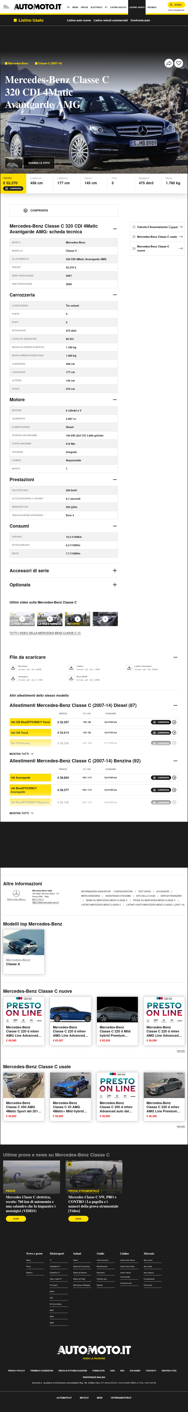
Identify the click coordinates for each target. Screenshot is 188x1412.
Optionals (20, 584)
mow (99, 1397)
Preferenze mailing (94, 1377)
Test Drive (144, 891)
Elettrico (29, 1272)
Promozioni (148, 1285)
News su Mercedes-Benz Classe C (107, 900)
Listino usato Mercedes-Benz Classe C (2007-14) (155, 904)
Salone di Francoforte (81, 1266)
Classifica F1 (55, 1272)
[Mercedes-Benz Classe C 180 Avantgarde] (174, 777)
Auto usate (148, 1266)
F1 (51, 1260)
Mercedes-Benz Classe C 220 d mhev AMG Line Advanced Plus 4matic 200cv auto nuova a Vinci (22, 1035)
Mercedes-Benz (18, 63)
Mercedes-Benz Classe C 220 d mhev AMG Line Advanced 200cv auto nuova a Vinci (163, 1035)
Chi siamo (135, 1370)
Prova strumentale (83, 1191)
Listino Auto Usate (127, 1266)
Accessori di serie (29, 570)
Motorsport (57, 1253)
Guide (100, 1253)
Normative (101, 1272)
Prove (10, 1191)
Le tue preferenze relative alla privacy (57, 1410)
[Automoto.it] (37, 6)
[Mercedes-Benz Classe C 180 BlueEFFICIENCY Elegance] (174, 802)
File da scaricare (28, 657)
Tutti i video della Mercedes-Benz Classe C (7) (45, 633)
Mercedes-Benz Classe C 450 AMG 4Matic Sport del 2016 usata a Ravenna (23, 1109)
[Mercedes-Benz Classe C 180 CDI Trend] (174, 732)
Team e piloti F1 (56, 1279)
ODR (112, 1370)
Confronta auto (140, 20)
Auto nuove (148, 1260)
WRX (52, 1323)
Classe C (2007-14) (50, 63)
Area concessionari (176, 10)
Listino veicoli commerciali (111, 20)
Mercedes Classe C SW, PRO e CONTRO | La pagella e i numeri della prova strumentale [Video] (93, 1203)
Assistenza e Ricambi (118, 895)
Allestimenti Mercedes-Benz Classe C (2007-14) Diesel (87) (73, 705)
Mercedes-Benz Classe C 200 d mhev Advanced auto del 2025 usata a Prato (116, 1109)
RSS (122, 1370)
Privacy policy (16, 1370)
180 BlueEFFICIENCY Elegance (30, 802)
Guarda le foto (39, 163)
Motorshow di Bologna (81, 1285)
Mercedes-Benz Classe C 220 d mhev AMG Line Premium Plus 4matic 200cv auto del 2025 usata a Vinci (163, 1113)
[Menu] (6, 6)
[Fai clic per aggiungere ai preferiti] (178, 63)
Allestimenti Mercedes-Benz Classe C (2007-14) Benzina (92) (75, 760)
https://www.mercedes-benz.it (45, 902)
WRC (52, 1316)
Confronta (15, 188)
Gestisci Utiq (169, 1370)
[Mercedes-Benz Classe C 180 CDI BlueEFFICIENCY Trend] (174, 722)
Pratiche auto (102, 1279)
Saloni (77, 1253)
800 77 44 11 (38, 899)
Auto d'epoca (149, 1272)
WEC (52, 1310)
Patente (100, 1285)
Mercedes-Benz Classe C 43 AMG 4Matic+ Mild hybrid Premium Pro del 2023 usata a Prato (70, 1111)
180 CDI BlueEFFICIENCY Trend (30, 722)
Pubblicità (99, 1370)
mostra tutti (19, 754)
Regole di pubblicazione (73, 1370)
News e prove (34, 1253)
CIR (51, 1298)
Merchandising (91, 895)
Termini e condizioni (41, 1370)
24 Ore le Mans (56, 1304)
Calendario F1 (55, 1266)
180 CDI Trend (19, 732)
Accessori (163, 891)
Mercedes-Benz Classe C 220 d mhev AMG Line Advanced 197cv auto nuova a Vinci (69, 1035)
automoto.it (64, 1397)
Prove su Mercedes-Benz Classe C (154, 900)
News (28, 1260)
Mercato (149, 1253)
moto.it (84, 1397)
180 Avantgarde (20, 777)
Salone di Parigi (79, 1279)
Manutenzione (102, 1266)
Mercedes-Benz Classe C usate (157, 237)
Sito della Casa (146, 895)
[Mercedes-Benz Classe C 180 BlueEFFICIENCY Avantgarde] (174, 790)
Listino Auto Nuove (127, 1260)
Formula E (54, 1285)
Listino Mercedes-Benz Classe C (101, 904)
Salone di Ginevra (80, 1272)
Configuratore (123, 891)
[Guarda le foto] (14, 163)
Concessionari (149, 1279)
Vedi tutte (181, 1050)
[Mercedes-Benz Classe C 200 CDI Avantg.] (174, 743)
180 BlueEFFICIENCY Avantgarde (24, 790)
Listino (124, 1253)
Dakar (52, 1291)
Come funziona (102, 1260)
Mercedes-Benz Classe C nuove (153, 248)
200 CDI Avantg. (21, 743)
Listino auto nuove (79, 20)
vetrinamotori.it (121, 1397)
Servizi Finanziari (171, 895)
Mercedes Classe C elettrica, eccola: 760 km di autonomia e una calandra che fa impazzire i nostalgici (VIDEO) (31, 1203)
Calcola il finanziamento (153, 227)
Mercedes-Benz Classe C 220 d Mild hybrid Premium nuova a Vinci (115, 1033)
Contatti (151, 1370)
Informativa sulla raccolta (16, 1410)
